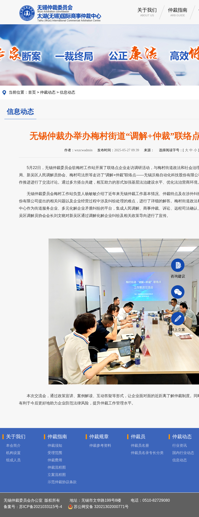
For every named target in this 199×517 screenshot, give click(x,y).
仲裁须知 (55, 445)
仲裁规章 (99, 436)
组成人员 (13, 460)
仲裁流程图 (57, 467)
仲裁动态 (48, 92)
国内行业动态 (183, 453)
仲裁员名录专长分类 (147, 453)
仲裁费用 (55, 460)
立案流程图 (57, 474)
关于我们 (147, 12)
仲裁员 (138, 436)
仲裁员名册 (140, 445)
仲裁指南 (177, 12)
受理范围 (55, 453)
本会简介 (13, 445)
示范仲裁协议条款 (62, 482)
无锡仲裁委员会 (60, 13)
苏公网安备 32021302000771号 (101, 507)
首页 (32, 92)
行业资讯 (179, 445)
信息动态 (67, 92)
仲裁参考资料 (100, 445)
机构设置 (13, 453)
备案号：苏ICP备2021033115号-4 (33, 507)
